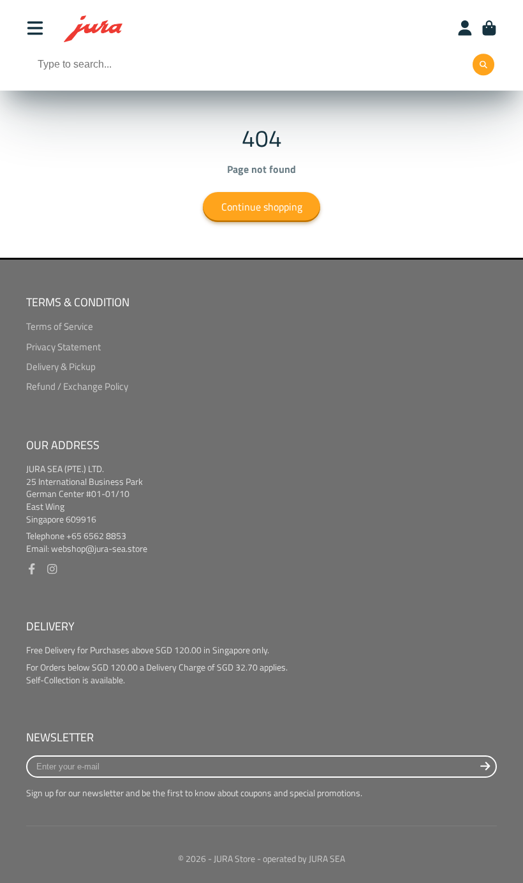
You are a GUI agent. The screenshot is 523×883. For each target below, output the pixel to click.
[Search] (483, 65)
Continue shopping (261, 206)
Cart (489, 28)
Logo (94, 28)
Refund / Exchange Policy (77, 387)
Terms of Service (59, 327)
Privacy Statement (63, 347)
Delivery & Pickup (61, 367)
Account (465, 28)
